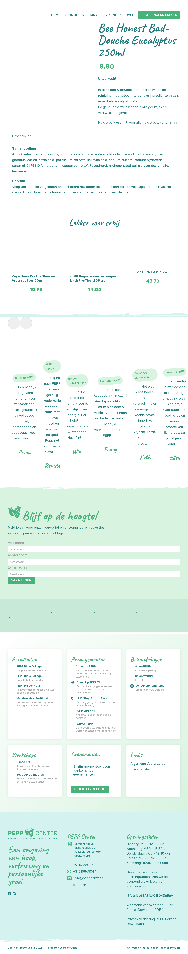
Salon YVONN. (144, 676)
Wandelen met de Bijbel (32, 698)
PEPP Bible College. (29, 666)
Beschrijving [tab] (21, 136)
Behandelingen (146, 659)
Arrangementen (88, 659)
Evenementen (85, 754)
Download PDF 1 (150, 910)
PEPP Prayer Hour (28, 685)
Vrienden (113, 15)
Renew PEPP (84, 723)
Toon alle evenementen (90, 789)
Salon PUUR (143, 666)
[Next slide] (26, 323)
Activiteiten (24, 659)
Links (136, 755)
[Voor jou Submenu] (83, 15)
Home (55, 15)
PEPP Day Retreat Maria (92, 698)
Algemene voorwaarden (148, 764)
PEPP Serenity (85, 710)
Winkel (95, 15)
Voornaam (16, 543)
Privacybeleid (141, 769)
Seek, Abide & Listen (30, 774)
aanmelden (21, 580)
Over (130, 15)
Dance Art (23, 761)
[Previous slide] (14, 323)
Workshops (24, 755)
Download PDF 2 (139, 924)
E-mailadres (17, 567)
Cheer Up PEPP (86, 666)
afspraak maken (161, 15)
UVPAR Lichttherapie (150, 685)
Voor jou (72, 15)
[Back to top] (177, 945)
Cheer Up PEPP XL (89, 682)
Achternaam (17, 555)
